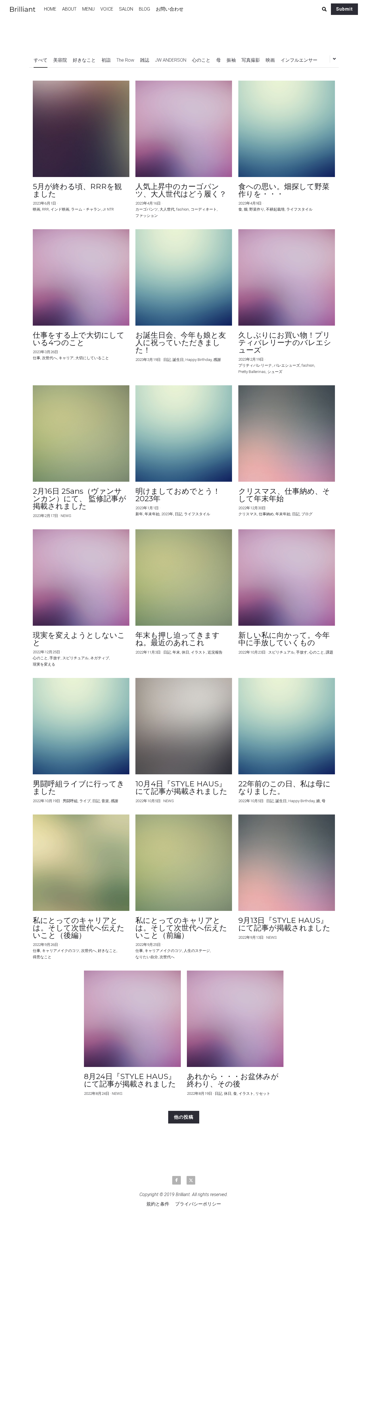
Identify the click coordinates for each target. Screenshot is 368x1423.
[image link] (25, 8)
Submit (344, 9)
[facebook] (176, 1180)
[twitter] (191, 1180)
